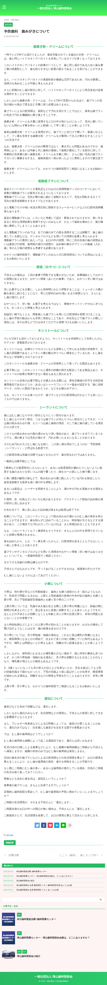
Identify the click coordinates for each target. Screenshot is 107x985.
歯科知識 (9, 835)
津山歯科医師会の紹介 (25, 880)
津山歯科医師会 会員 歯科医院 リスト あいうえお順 (37, 890)
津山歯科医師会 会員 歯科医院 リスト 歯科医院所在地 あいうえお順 (44, 885)
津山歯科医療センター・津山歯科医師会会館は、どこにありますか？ (44, 876)
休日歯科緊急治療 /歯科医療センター (31, 871)
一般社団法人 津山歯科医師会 (54, 8)
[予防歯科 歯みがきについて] (56, 825)
